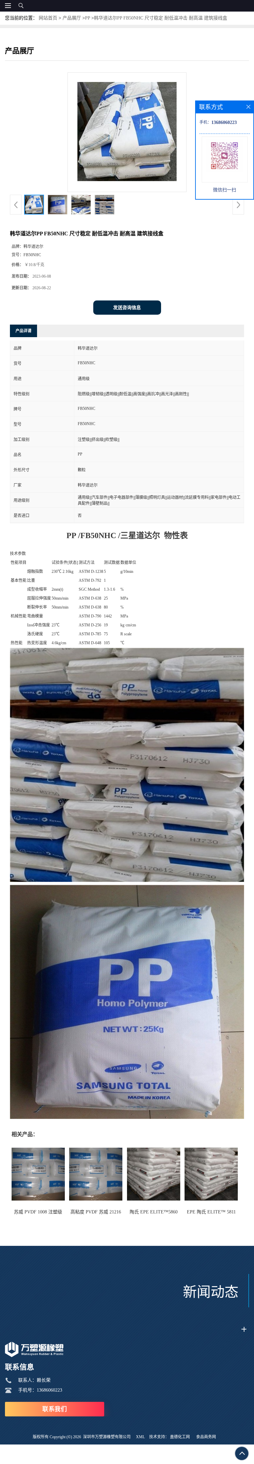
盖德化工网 (180, 1437)
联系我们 (54, 1409)
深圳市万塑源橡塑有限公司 (107, 1437)
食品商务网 (206, 1437)
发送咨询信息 (127, 307)
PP (87, 18)
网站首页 (48, 18)
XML (140, 1437)
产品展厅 (72, 18)
